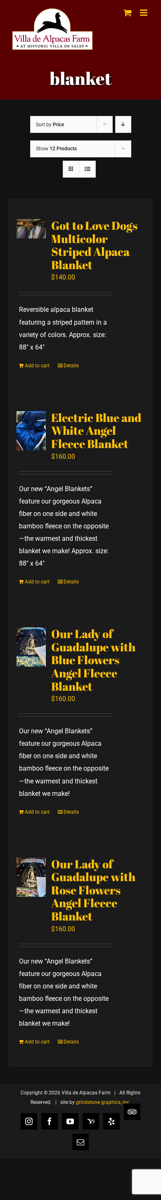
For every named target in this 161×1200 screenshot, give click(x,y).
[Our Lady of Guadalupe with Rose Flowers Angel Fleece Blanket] (31, 877)
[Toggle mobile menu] (144, 12)
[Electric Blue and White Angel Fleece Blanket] (31, 431)
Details (71, 366)
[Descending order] (123, 124)
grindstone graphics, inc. (103, 1102)
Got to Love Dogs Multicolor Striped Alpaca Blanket (94, 244)
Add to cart (37, 366)
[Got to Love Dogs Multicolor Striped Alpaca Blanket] (31, 229)
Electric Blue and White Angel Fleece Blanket (96, 430)
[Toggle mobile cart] (127, 12)
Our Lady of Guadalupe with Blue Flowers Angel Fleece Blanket (93, 660)
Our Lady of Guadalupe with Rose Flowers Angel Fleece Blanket (93, 890)
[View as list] (87, 169)
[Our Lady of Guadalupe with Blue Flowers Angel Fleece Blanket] (31, 647)
